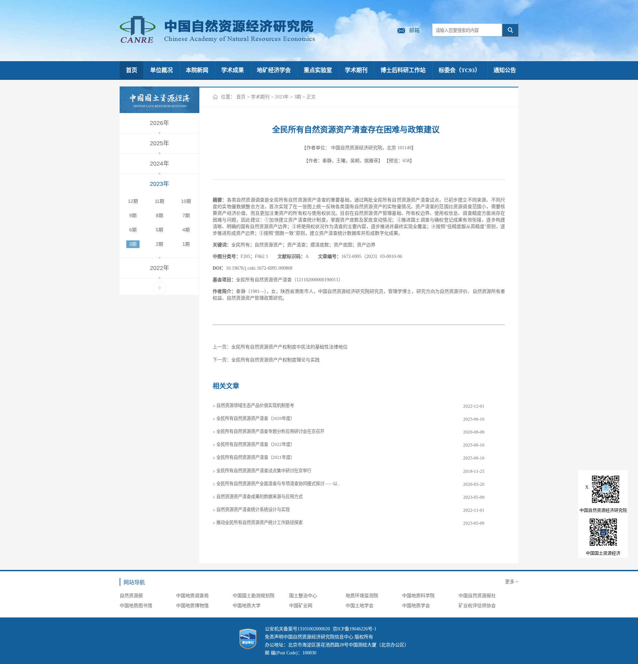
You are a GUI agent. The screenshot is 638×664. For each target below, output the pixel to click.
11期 (159, 201)
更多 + (511, 581)
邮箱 (414, 30)
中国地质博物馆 (192, 605)
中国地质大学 (247, 605)
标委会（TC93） (459, 70)
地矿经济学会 (274, 70)
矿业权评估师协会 (477, 605)
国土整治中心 (303, 595)
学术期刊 (356, 70)
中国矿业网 (300, 605)
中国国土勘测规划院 (253, 595)
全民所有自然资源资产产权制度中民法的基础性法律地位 (289, 346)
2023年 (282, 96)
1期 (186, 244)
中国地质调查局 (192, 595)
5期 (159, 229)
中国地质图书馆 (136, 605)
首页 (131, 70)
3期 (133, 244)
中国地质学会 (416, 605)
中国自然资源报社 (477, 595)
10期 (186, 201)
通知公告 (504, 70)
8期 (159, 215)
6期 (133, 229)
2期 (159, 244)
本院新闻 (197, 70)
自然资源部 (131, 595)
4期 (186, 229)
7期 (186, 215)
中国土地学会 (359, 605)
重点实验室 (318, 70)
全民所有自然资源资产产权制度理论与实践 (275, 359)
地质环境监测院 (362, 595)
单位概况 (161, 70)
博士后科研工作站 (403, 70)
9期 (133, 215)
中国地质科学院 (418, 595)
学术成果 (232, 70)
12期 (133, 201)
